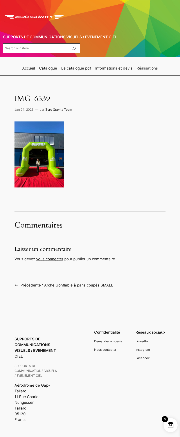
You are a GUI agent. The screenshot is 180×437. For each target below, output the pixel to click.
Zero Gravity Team (58, 109)
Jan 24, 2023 (24, 109)
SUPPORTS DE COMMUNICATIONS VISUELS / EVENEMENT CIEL (60, 37)
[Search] (74, 48)
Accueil (28, 68)
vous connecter (49, 259)
